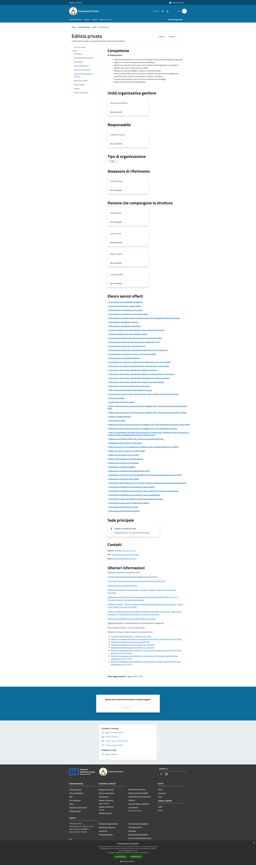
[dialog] (128, 853)
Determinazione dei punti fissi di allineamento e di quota (130, 390)
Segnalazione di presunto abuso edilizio (124, 479)
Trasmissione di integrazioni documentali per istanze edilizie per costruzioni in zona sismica (143, 491)
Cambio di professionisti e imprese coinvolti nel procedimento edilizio (135, 338)
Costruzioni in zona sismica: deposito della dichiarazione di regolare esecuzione (139, 378)
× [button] (253, 843)
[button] (128, 861)
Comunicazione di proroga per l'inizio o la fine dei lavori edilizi (132, 354)
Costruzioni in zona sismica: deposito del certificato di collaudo (133, 370)
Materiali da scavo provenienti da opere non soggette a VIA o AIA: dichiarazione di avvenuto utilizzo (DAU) (149, 424)
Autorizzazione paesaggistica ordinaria (123, 322)
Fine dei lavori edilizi (116, 398)
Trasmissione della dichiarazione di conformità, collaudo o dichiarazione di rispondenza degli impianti (147, 483)
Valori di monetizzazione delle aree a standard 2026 (130, 642)
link (147, 852)
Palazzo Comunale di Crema (125, 528)
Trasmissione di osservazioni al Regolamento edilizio (129, 503)
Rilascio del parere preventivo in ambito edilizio (127, 451)
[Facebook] (162, 11)
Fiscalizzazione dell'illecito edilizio (122, 402)
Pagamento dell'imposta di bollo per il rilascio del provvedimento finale (136, 439)
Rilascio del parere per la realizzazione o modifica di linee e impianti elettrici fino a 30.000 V (144, 447)
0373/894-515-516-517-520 (125, 550)
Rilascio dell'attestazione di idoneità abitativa (126, 459)
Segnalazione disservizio (107, 827)
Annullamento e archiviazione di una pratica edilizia (128, 314)
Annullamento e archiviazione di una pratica (125, 310)
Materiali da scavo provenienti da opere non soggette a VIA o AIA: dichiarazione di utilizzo (143, 428)
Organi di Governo (75, 789)
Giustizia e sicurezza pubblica (138, 793)
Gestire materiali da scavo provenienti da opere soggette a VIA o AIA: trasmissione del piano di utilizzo (148, 412)
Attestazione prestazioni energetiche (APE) (124, 572)
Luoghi (160, 806)
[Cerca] (184, 11)
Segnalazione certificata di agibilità (122, 467)
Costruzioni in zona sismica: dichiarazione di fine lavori (129, 386)
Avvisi (160, 796)
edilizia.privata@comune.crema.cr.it (124, 558)
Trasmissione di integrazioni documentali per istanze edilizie (131, 487)
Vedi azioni (171, 37)
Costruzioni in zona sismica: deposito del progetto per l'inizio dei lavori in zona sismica (141, 374)
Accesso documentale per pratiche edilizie (125, 306)
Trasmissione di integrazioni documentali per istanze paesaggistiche (134, 495)
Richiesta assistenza (106, 834)
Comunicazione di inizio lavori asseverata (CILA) (127, 346)
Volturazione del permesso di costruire (123, 507)
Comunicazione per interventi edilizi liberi (124, 358)
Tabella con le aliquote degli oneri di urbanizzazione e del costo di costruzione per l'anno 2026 (146, 639)
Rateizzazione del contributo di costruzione (125, 443)
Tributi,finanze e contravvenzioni (139, 796)
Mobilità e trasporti (105, 813)
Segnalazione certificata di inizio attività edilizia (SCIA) (129, 471)
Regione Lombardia (75, 2)
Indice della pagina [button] (80, 47)
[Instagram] (167, 11)
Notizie (160, 789)
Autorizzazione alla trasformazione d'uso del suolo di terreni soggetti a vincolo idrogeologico (144, 318)
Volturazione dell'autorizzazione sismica (124, 511)
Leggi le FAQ (103, 831)
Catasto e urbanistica (106, 806)
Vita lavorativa (104, 796)
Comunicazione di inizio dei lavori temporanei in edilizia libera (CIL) (134, 342)
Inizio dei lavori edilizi (117, 420)
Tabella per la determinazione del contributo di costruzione (133, 647)
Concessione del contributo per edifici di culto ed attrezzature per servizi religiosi (139, 362)
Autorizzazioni (133, 807)
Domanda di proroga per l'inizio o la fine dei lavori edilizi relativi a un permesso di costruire (143, 394)
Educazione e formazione (136, 789)
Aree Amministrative (76, 793)
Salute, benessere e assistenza (138, 804)
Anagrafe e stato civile (106, 789)
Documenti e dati (75, 811)
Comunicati (162, 793)
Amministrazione (84, 27)
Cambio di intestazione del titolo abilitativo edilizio (128, 334)
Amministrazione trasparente (138, 823)
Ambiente (131, 800)
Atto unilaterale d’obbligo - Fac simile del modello (126, 627)
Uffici (94, 27)
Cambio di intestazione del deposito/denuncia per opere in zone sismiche (136, 330)
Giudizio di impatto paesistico (120, 416)
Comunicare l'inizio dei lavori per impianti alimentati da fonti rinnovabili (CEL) (136, 581)
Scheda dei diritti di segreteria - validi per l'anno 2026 (131, 636)
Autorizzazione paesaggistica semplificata (124, 326)
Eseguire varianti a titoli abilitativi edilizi (122, 585)
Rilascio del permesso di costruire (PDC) (124, 455)
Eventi (160, 810)
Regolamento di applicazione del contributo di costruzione (133, 644)
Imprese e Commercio (106, 800)
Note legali (132, 831)
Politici (71, 804)
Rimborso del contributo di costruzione (124, 463)
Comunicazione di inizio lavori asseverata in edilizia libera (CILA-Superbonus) (138, 350)
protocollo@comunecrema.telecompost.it (125, 554)
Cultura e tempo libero (106, 793)
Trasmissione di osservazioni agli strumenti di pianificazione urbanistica (136, 499)
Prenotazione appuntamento (108, 823)
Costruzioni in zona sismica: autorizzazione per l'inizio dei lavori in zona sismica (139, 366)
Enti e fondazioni (75, 800)
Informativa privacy (135, 827)
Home (74, 27)
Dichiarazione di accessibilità (138, 834)
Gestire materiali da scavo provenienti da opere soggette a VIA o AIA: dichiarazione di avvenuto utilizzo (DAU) (147, 407)
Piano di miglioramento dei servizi (139, 838)
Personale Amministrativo (78, 807)
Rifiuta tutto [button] (136, 856)
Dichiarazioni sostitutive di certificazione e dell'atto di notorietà (131, 618)
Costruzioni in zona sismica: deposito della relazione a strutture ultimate (136, 382)
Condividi (161, 37)
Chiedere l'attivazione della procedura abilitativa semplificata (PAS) (133, 576)
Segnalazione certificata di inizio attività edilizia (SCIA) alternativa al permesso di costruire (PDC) (145, 475)
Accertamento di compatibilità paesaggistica (125, 302)
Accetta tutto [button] (120, 857)
